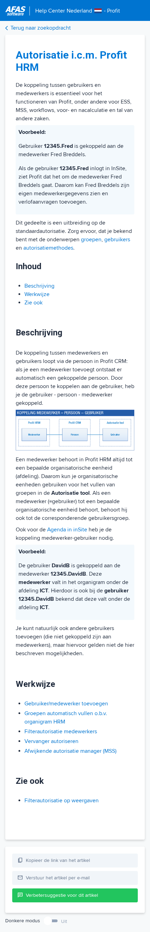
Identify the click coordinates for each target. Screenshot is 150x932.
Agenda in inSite (67, 529)
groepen (91, 239)
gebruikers (117, 239)
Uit (64, 921)
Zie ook (33, 302)
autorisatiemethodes (48, 247)
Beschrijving (39, 285)
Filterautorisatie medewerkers (60, 731)
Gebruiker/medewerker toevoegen (66, 703)
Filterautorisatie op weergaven (61, 800)
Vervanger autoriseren (51, 741)
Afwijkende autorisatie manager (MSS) (70, 751)
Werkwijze (37, 294)
